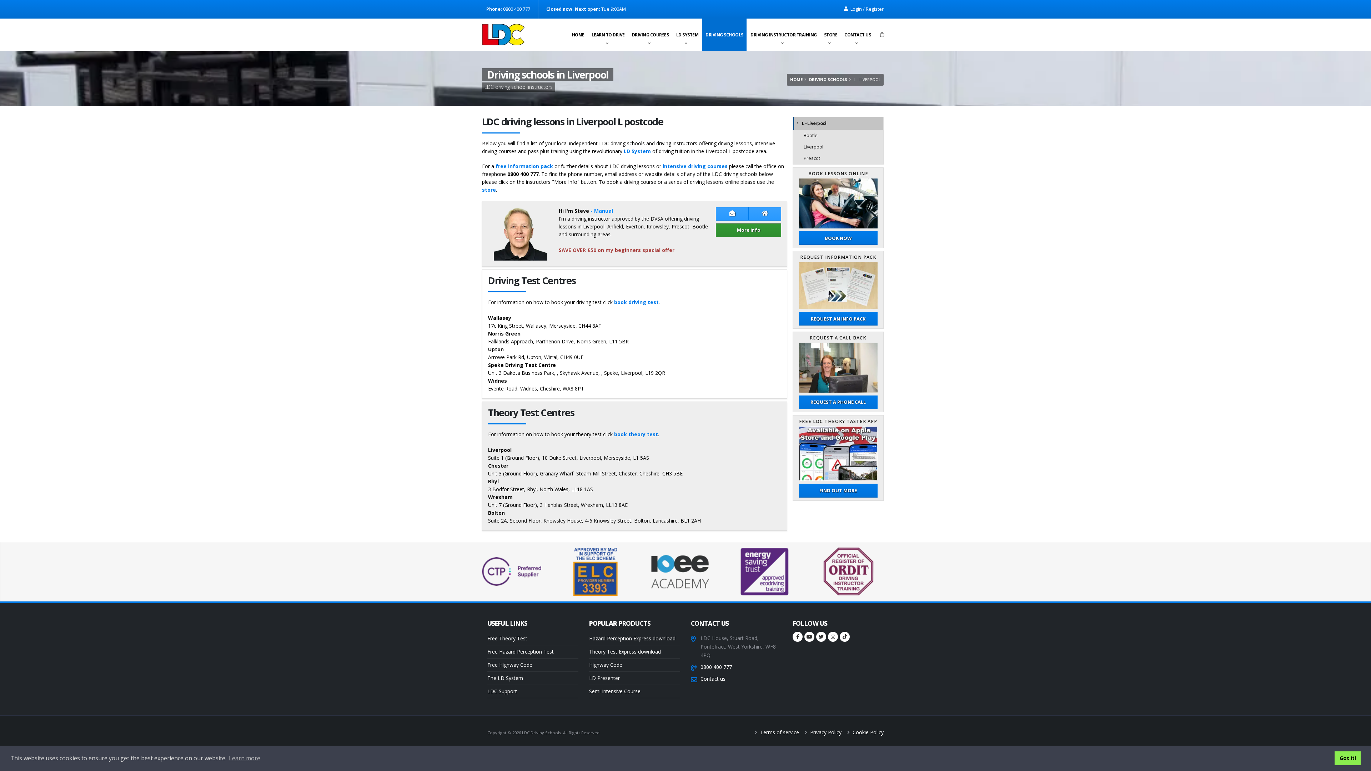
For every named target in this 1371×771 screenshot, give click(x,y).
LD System (687, 35)
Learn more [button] (244, 758)
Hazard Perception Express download (632, 638)
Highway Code (605, 664)
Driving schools (724, 35)
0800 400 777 (716, 667)
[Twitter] (821, 637)
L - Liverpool (814, 123)
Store (831, 35)
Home (578, 35)
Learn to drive (608, 35)
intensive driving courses (695, 166)
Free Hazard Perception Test (520, 651)
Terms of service (779, 732)
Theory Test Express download (625, 651)
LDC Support (502, 691)
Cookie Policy (867, 732)
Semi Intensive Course (615, 691)
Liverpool (813, 147)
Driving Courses (650, 35)
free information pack (524, 166)
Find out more (838, 490)
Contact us (857, 35)
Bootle (811, 135)
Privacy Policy (825, 732)
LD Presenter (604, 678)
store (489, 189)
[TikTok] (845, 637)
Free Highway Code (509, 664)
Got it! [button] (1348, 758)
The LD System (505, 678)
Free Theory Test (507, 638)
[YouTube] (809, 637)
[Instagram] (833, 637)
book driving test (636, 302)
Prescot (812, 158)
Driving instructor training (783, 35)
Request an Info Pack (838, 319)
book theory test (636, 434)
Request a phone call (838, 402)
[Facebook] (798, 637)
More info (748, 230)
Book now (838, 238)
